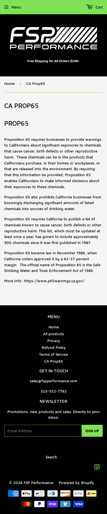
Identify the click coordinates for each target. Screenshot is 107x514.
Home (9, 83)
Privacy (53, 340)
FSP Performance (38, 482)
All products (53, 334)
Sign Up (92, 431)
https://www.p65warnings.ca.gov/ (54, 281)
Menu (16, 7)
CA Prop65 (53, 361)
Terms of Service (53, 354)
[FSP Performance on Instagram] (97, 468)
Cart (98, 7)
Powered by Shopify (76, 482)
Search (51, 457)
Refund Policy (54, 347)
